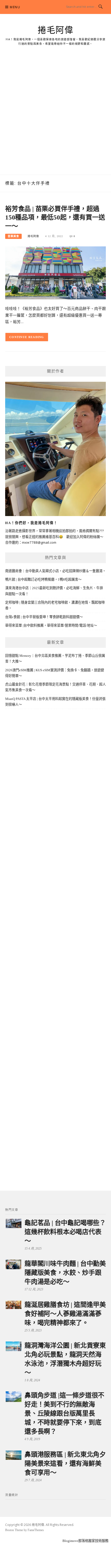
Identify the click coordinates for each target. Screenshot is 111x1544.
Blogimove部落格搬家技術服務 (85, 1541)
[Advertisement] (55, 116)
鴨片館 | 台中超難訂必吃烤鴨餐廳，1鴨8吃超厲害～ (43, 579)
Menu (15, 7)
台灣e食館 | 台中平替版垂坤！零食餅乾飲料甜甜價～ (44, 617)
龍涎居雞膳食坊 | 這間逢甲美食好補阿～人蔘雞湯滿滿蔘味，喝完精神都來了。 (65, 1313)
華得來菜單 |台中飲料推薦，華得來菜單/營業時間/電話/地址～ (51, 625)
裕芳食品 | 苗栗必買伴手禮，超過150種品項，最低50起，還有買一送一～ (55, 217)
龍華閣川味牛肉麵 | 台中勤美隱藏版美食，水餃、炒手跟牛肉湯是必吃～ (65, 1272)
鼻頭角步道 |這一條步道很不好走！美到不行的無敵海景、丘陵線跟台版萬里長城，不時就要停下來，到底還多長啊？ (64, 1413)
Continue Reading (26, 337)
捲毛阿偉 (55, 30)
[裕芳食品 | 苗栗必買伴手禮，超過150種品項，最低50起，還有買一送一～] (55, 272)
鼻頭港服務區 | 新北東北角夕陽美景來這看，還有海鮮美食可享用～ (65, 1463)
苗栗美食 (13, 236)
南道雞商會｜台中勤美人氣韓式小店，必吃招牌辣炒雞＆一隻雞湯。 (55, 571)
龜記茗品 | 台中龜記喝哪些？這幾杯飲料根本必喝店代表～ (65, 1231)
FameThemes (36, 1530)
